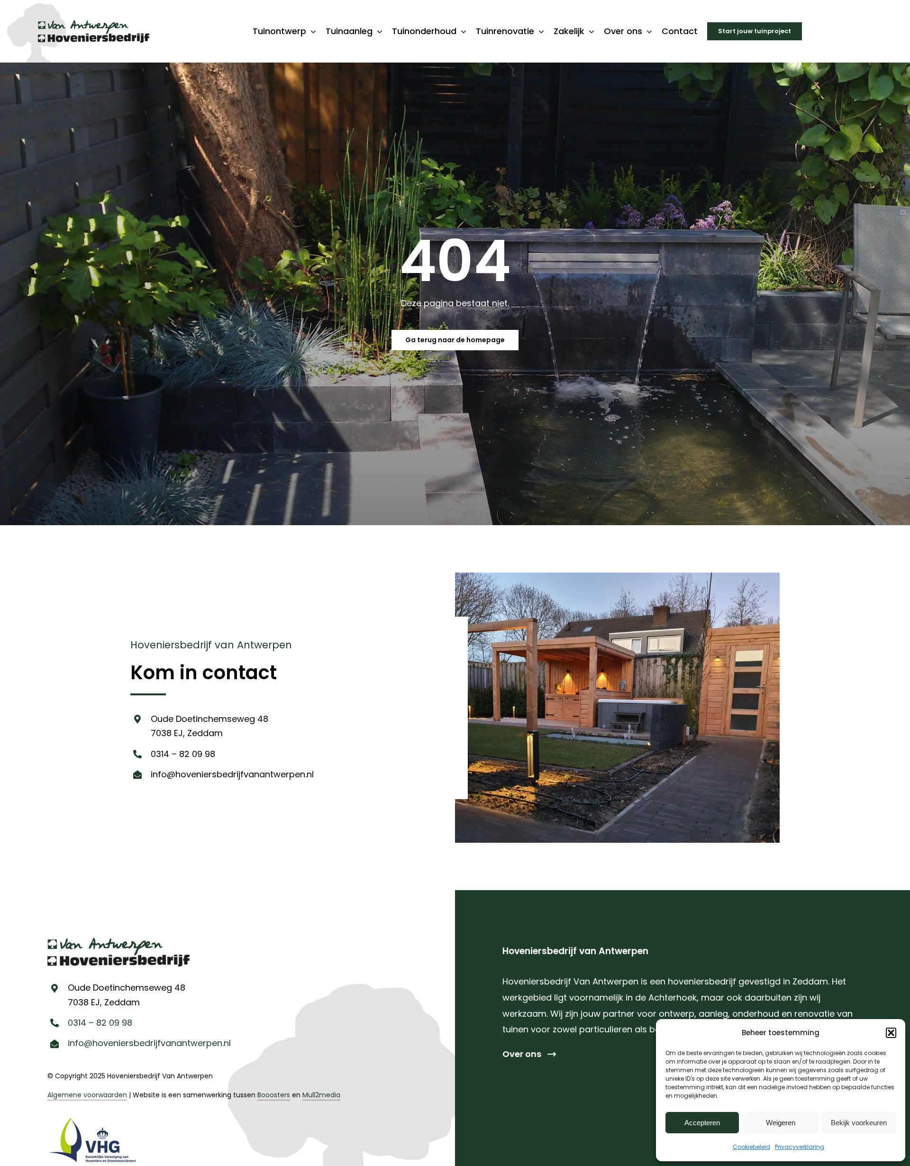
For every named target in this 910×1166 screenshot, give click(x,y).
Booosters (273, 1095)
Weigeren (780, 1123)
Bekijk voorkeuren (859, 1123)
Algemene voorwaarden (87, 1095)
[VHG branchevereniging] (92, 1119)
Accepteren (702, 1123)
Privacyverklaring (799, 1147)
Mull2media (321, 1095)
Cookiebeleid (751, 1147)
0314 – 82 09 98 (183, 754)
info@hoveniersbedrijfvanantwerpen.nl (232, 774)
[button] (891, 1033)
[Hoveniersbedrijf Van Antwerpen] (93, 24)
